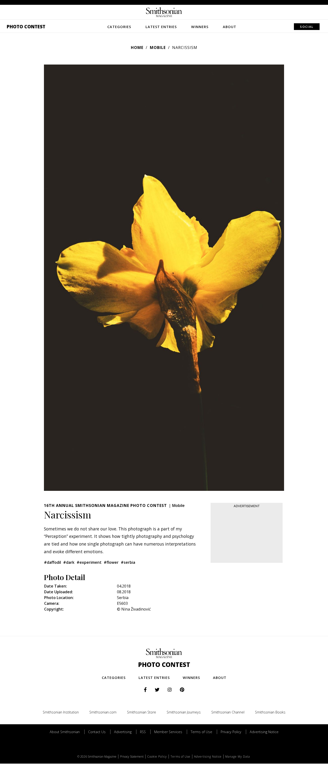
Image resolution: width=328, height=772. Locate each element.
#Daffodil (52, 562)
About (229, 26)
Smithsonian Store (141, 712)
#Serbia (128, 562)
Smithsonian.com (102, 712)
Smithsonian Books (270, 712)
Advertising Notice (264, 732)
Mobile (158, 47)
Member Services (168, 732)
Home (137, 47)
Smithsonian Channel (227, 712)
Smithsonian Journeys (184, 712)
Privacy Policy (231, 732)
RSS (143, 732)
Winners (199, 26)
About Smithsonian (65, 732)
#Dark (68, 562)
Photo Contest (26, 26)
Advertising (123, 732)
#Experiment (89, 562)
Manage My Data (237, 756)
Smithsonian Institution (61, 712)
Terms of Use (201, 732)
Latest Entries (161, 26)
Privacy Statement (132, 756)
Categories (119, 26)
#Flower (111, 562)
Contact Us (97, 732)
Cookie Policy (157, 756)
